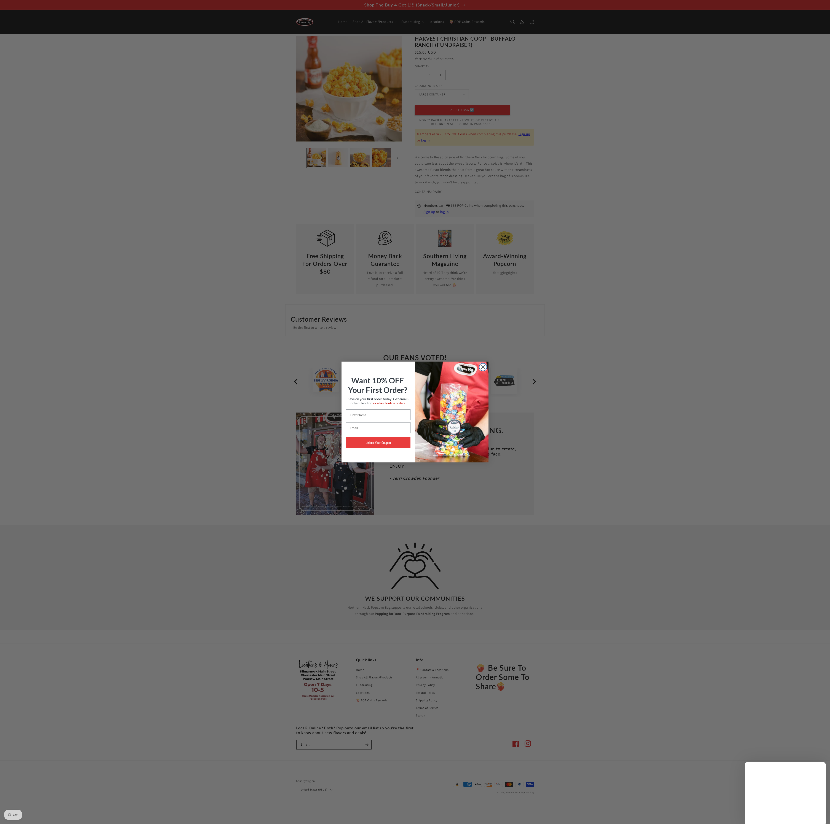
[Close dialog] (483, 367)
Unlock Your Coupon (378, 442)
